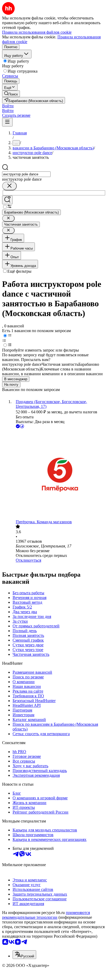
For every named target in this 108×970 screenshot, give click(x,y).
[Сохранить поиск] (7, 200)
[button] (8, 106)
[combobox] (26, 174)
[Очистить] (9, 186)
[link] (11, 93)
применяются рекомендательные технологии (46, 915)
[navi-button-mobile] (7, 122)
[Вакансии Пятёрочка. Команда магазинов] (59, 474)
